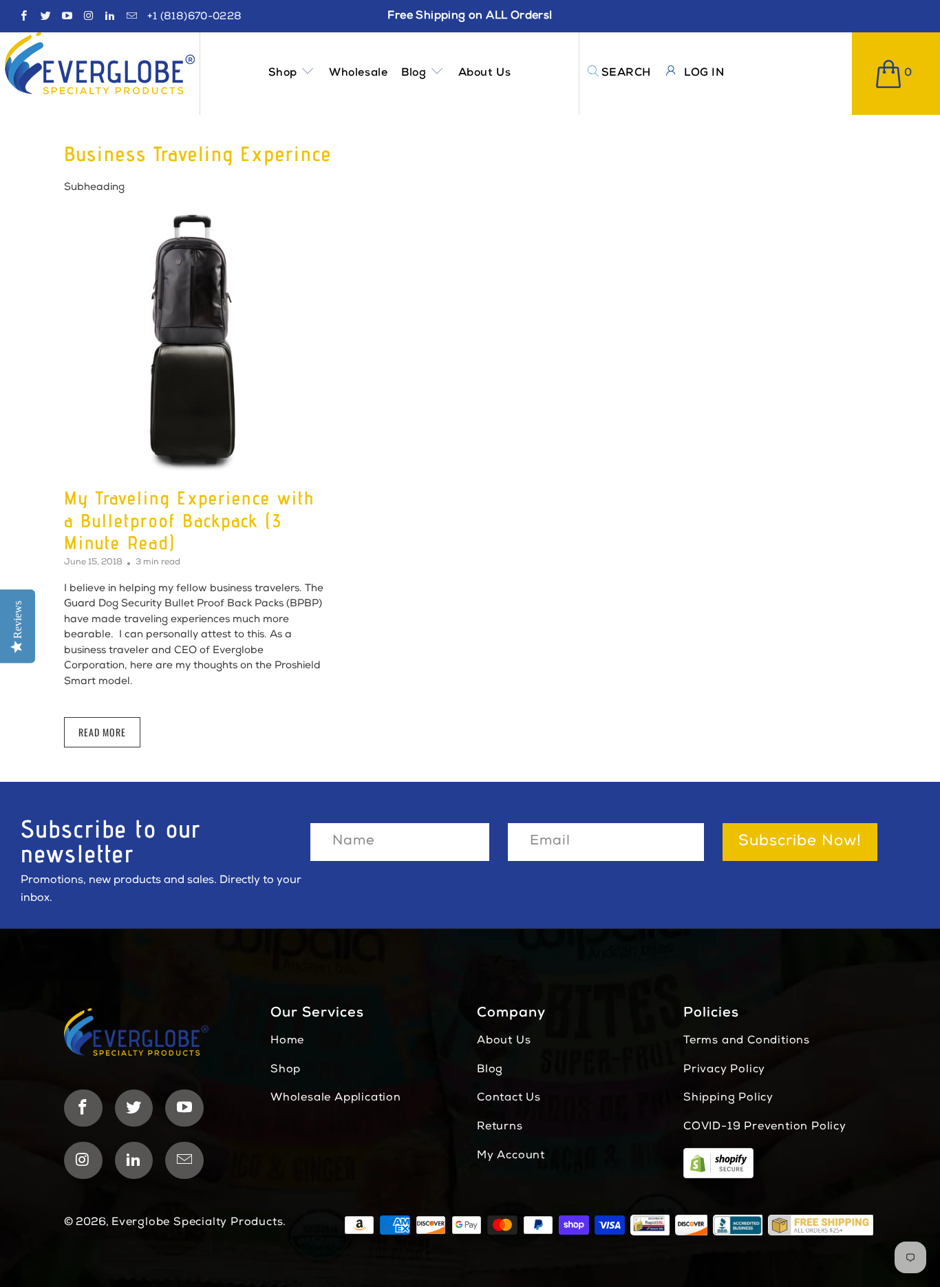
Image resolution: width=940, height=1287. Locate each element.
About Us (484, 73)
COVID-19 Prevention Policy (764, 1127)
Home (287, 1041)
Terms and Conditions (746, 1041)
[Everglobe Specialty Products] (100, 63)
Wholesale (358, 73)
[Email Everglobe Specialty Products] (130, 18)
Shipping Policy (728, 1098)
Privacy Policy (724, 1070)
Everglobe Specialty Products (197, 1222)
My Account (511, 1156)
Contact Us (509, 1098)
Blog (415, 73)
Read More (102, 732)
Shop (284, 73)
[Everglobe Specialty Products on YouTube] (66, 18)
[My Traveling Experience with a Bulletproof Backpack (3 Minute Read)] (194, 340)
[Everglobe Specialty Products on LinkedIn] (109, 18)
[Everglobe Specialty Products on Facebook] (23, 18)
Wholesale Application (335, 1098)
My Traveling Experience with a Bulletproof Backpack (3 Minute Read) (189, 520)
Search (626, 73)
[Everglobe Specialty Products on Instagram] (88, 18)
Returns (500, 1127)
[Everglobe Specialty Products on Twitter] (44, 18)
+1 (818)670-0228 (194, 17)
